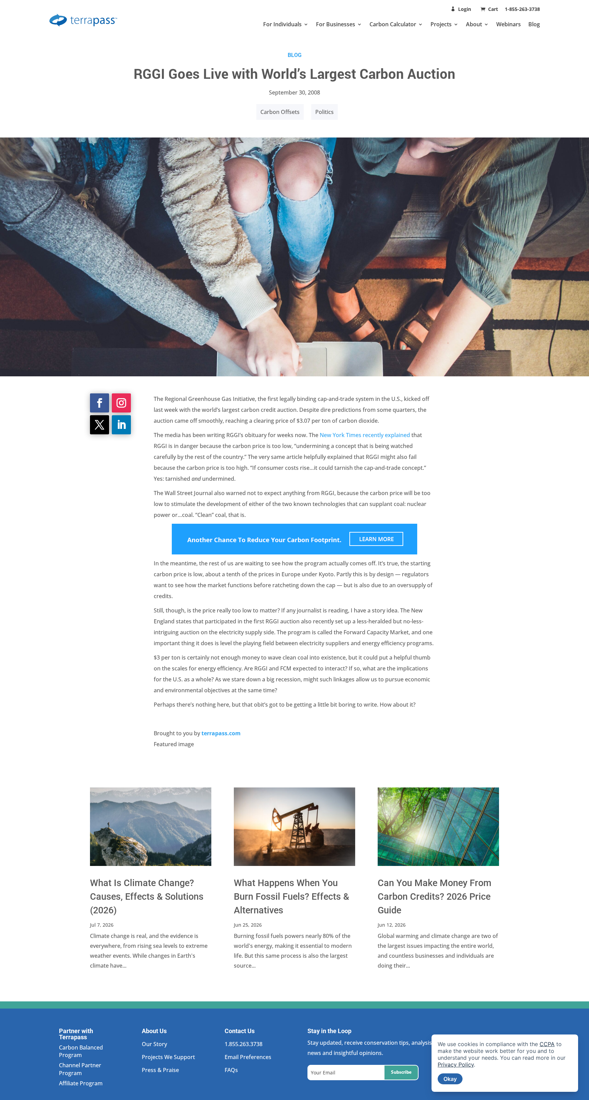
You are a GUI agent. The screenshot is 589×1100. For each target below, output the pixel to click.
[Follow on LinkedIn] (121, 424)
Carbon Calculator (392, 24)
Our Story (154, 1044)
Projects (441, 24)
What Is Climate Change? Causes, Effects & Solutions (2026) (146, 897)
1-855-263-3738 (522, 9)
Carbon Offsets (280, 112)
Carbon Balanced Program (81, 1051)
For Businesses (335, 24)
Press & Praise (160, 1070)
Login (464, 9)
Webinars (508, 24)
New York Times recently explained (365, 435)
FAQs (231, 1070)
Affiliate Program (81, 1083)
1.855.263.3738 (243, 1044)
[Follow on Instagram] (121, 402)
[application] (505, 1063)
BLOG (295, 54)
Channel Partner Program (80, 1068)
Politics (324, 112)
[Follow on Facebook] (99, 402)
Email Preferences (248, 1057)
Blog (534, 24)
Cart (493, 9)
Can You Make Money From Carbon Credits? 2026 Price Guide (435, 897)
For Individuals (282, 24)
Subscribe (401, 1072)
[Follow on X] (99, 424)
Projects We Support (168, 1057)
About (474, 24)
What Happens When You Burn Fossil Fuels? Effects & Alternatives (291, 897)
